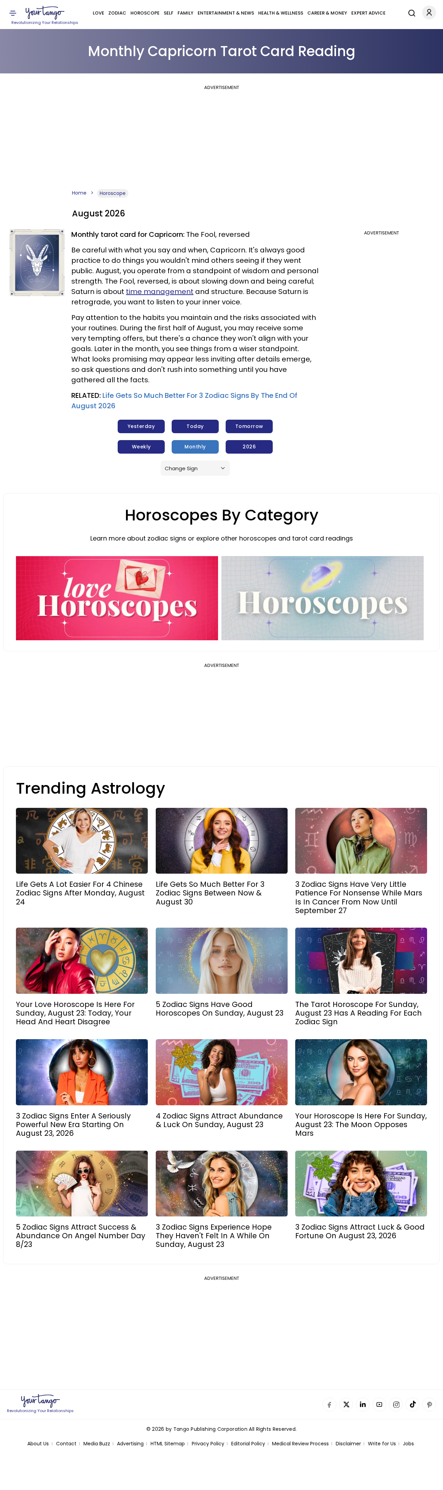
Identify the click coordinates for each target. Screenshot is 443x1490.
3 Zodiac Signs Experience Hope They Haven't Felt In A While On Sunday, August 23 (214, 1236)
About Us (38, 1443)
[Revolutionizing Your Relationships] (45, 13)
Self (168, 13)
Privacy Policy (208, 1443)
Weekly (141, 446)
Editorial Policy (248, 1443)
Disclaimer (348, 1443)
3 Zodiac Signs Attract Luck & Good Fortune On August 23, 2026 (360, 1231)
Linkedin (363, 1404)
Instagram (396, 1404)
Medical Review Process (300, 1443)
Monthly (195, 446)
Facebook (329, 1404)
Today (195, 426)
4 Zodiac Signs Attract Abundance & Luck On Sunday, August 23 (219, 1120)
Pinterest (429, 1404)
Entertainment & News (226, 13)
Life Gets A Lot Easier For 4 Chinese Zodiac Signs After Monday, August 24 (80, 893)
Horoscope (145, 13)
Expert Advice (368, 13)
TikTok (412, 1404)
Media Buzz (96, 1443)
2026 (249, 446)
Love (98, 13)
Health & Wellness (280, 13)
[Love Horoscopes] (117, 598)
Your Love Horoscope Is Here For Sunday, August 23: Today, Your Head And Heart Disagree (75, 1013)
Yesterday (141, 426)
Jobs (408, 1443)
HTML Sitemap (168, 1443)
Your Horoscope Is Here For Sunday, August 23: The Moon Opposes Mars (361, 1125)
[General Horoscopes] (323, 598)
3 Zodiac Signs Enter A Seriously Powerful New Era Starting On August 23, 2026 (73, 1125)
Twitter (346, 1404)
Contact (66, 1443)
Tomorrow (249, 426)
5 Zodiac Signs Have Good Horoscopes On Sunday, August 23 (219, 1008)
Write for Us (382, 1443)
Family (185, 13)
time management (159, 291)
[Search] (410, 12)
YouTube (379, 1404)
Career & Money (327, 13)
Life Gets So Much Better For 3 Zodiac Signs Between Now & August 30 (210, 893)
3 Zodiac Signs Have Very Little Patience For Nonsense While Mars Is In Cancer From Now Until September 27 (358, 897)
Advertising (130, 1443)
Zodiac (117, 13)
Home (79, 192)
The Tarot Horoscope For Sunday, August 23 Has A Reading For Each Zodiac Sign (358, 1013)
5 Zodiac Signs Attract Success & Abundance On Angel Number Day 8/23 (80, 1236)
